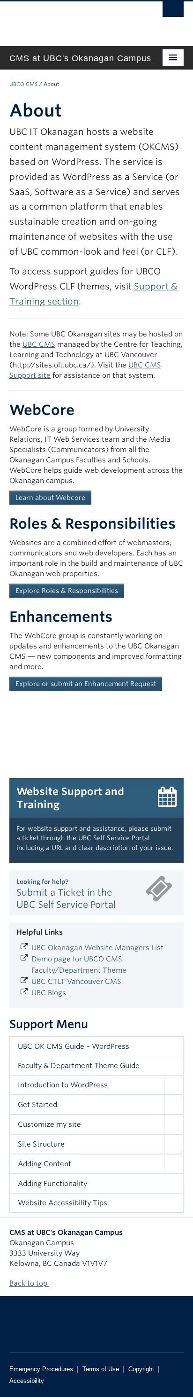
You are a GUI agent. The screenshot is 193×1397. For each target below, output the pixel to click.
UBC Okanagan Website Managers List (97, 948)
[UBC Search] (173, 11)
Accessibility (26, 1380)
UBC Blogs (48, 993)
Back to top (29, 1283)
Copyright (141, 1369)
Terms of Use (100, 1369)
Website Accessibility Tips (62, 1203)
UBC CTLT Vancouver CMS (76, 981)
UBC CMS (38, 344)
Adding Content (44, 1164)
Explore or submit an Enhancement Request (85, 683)
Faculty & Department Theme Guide (79, 1065)
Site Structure (41, 1144)
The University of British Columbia (70, 19)
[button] (173, 1085)
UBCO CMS (23, 84)
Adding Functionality (52, 1183)
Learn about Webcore (50, 497)
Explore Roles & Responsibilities (66, 590)
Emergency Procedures (41, 1369)
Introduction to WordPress (63, 1085)
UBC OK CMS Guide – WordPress (73, 1046)
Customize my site (49, 1124)
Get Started (37, 1104)
